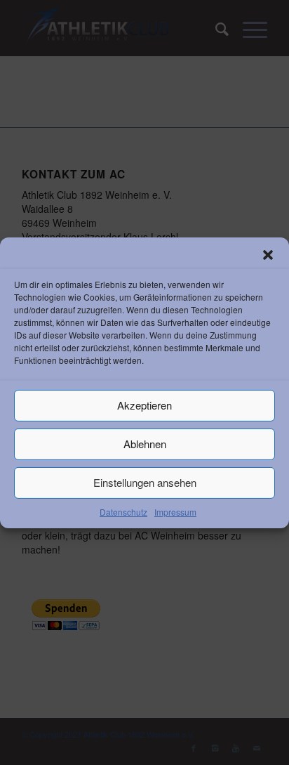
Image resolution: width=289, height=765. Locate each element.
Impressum (175, 511)
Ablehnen (144, 443)
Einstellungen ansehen (144, 482)
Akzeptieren (144, 405)
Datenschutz (123, 511)
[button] (268, 254)
